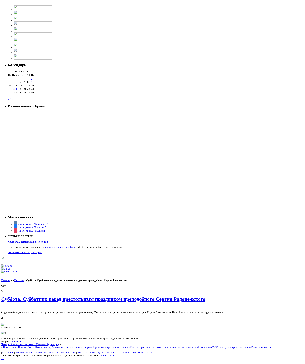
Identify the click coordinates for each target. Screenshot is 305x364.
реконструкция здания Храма (60, 247)
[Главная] (6, 265)
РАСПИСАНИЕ (24, 352)
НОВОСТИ (40, 352)
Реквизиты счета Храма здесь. (25, 252)
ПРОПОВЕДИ (128, 352)
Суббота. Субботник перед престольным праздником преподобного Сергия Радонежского (103, 299)
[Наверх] (2, 358)
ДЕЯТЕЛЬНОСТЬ (108, 352)
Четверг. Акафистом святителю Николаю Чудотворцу (30, 344)
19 (17, 89)
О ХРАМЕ (8, 352)
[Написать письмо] (5, 268)
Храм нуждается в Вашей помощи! (28, 241)
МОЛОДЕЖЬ (68, 352)
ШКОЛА (82, 352)
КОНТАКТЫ (145, 352)
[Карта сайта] (9, 271)
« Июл (11, 99)
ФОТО (92, 352)
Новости (19, 280)
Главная (5, 280)
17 (9, 89)
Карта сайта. (107, 355)
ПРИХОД (54, 352)
